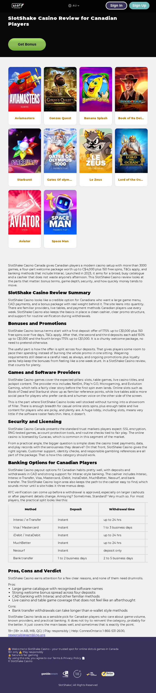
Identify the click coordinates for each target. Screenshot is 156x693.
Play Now (25, 95)
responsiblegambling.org (26, 635)
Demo (25, 83)
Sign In (116, 5)
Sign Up (139, 5)
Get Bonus (27, 44)
